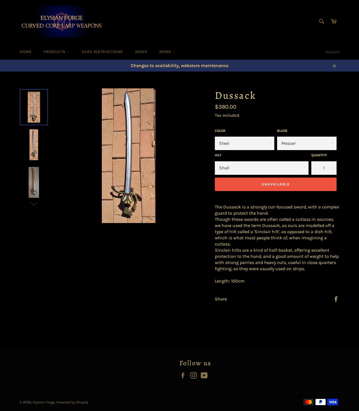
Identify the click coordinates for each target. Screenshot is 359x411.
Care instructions (102, 51)
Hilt (218, 155)
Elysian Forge (44, 402)
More (165, 51)
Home (25, 51)
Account (332, 52)
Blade (282, 131)
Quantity (319, 155)
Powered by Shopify (72, 402)
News (141, 51)
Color (220, 131)
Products (55, 51)
